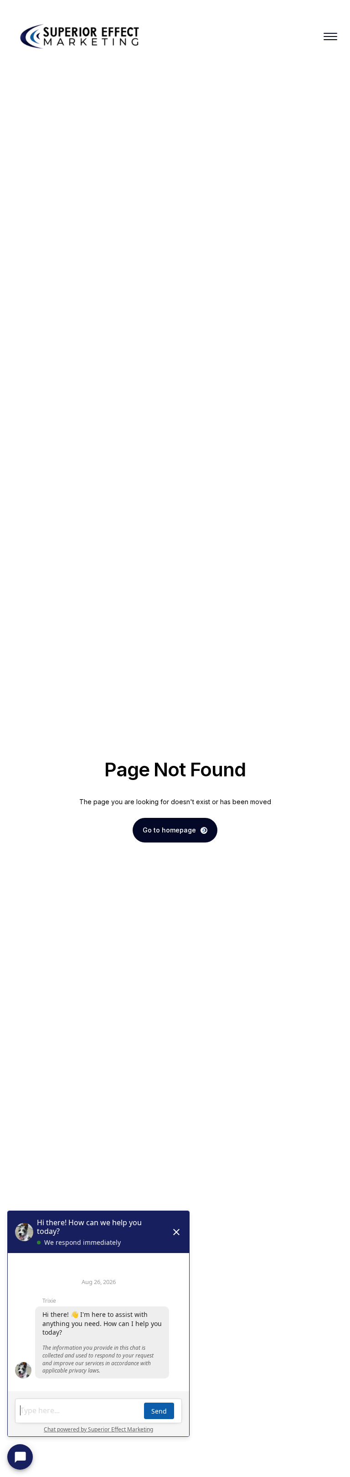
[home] (81, 36)
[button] (330, 36)
